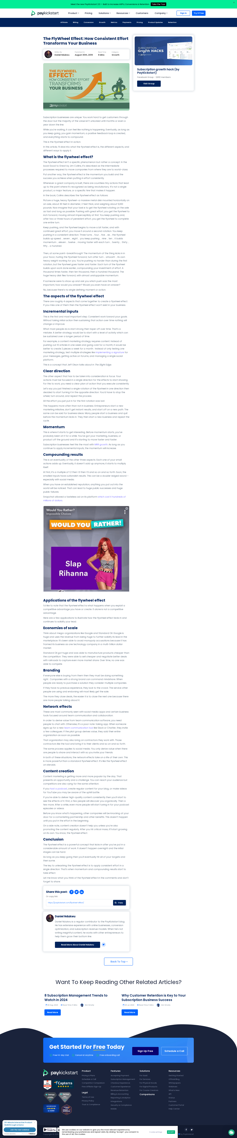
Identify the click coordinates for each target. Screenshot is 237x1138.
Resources (122, 13)
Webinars (173, 1086)
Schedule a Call (174, 1051)
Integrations (116, 1101)
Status (172, 1097)
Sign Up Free (145, 1051)
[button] (231, 1132)
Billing (75, 22)
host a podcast (58, 788)
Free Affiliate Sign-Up (91, 1086)
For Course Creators (149, 1090)
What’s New (174, 1090)
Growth (102, 22)
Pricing (88, 13)
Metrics (114, 22)
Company (160, 13)
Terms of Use (88, 1097)
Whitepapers (175, 1083)
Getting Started (176, 1075)
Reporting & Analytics (120, 1097)
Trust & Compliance (91, 1104)
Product (72, 13)
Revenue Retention (119, 1090)
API (170, 1094)
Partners (172, 1101)
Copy (118, 902)
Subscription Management (123, 1079)
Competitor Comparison (93, 1083)
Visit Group (149, 83)
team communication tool (78, 727)
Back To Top (118, 961)
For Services (145, 1079)
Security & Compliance (121, 1105)
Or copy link (52, 896)
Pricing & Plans (88, 1075)
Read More (52, 1012)
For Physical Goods (148, 1083)
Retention (172, 22)
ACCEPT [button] (171, 1132)
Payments (127, 22)
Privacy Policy (88, 1100)
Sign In (183, 13)
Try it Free (199, 13)
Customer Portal (176, 1105)
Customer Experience (120, 1086)
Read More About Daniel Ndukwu (77, 944)
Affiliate (64, 22)
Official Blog (174, 1079)
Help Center (174, 1108)
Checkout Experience (120, 1083)
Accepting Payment (120, 1075)
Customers (142, 13)
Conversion (89, 22)
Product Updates (155, 22)
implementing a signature (110, 352)
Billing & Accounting (119, 1094)
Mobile (114, 1108)
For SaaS (144, 1075)
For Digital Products (148, 1086)
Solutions (104, 13)
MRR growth (101, 444)
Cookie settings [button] (155, 1132)
